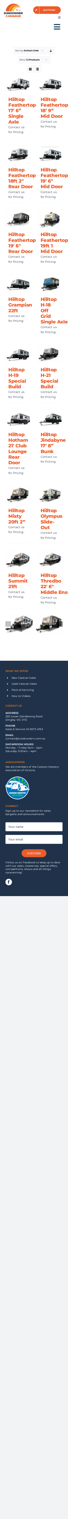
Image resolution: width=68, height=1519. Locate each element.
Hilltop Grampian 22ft (20, 305)
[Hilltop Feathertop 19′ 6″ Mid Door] (50, 154)
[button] (8, 624)
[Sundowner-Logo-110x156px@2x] (13, 5)
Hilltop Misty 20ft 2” (16, 516)
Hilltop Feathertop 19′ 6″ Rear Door (22, 243)
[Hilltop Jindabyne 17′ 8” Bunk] (50, 419)
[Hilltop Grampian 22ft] (18, 284)
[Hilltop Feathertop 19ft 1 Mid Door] (50, 219)
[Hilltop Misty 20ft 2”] (18, 495)
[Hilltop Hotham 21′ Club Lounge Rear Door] (18, 419)
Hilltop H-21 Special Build (49, 378)
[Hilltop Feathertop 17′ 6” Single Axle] (18, 84)
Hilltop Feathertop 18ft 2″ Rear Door (22, 178)
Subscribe (34, 853)
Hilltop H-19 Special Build (17, 378)
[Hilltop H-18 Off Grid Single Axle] (50, 284)
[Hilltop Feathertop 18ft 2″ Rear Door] (18, 154)
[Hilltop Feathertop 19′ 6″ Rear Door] (18, 219)
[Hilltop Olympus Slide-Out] (50, 495)
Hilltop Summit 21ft (18, 581)
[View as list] (37, 69)
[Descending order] (50, 50)
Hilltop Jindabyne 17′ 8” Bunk (53, 443)
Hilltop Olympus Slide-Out (51, 519)
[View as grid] (30, 69)
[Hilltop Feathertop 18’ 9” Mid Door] (50, 84)
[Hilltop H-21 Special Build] (50, 354)
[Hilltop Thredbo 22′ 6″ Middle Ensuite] (50, 560)
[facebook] (8, 882)
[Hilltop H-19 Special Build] (18, 354)
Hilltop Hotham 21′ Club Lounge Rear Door (18, 449)
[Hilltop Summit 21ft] (18, 560)
